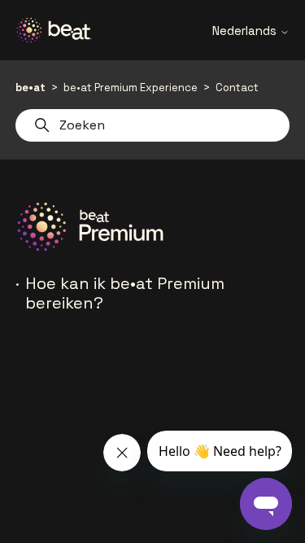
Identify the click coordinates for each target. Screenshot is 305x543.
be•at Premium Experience (130, 87)
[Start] (60, 30)
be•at (30, 87)
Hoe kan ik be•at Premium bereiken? (124, 293)
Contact (237, 87)
